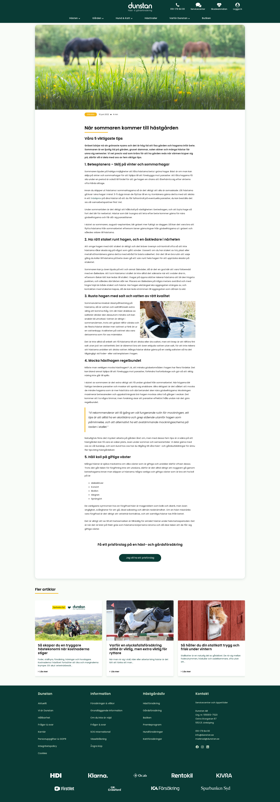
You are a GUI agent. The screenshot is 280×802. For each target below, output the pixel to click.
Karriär (42, 731)
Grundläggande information (106, 710)
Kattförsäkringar (152, 739)
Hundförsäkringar (153, 731)
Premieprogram (152, 724)
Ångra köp (96, 746)
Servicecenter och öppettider (211, 702)
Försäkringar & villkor (102, 703)
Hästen (73, 18)
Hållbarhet (44, 717)
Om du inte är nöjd (100, 717)
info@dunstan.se (204, 734)
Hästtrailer (151, 18)
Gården (96, 18)
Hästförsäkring (151, 703)
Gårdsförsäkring (152, 710)
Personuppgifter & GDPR (52, 739)
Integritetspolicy (47, 746)
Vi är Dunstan (45, 710)
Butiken (206, 18)
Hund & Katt (123, 18)
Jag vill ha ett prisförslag (140, 557)
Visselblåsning (98, 739)
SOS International (100, 731)
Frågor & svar (46, 724)
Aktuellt (42, 703)
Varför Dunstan (178, 18)
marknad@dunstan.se (207, 738)
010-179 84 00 (177, 9)
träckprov (96, 198)
